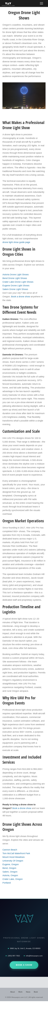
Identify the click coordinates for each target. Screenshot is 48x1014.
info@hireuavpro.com (34, 956)
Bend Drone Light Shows (14, 278)
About (12, 992)
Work (20, 992)
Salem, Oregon (9, 872)
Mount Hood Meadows (13, 857)
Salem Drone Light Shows (15, 289)
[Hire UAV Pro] (8, 4)
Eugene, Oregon (10, 864)
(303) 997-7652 (14, 956)
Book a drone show (20, 296)
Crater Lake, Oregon (12, 879)
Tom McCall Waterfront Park (16, 853)
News (28, 992)
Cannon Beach (9, 850)
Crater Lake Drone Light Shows (17, 282)
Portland (6, 883)
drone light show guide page (16, 242)
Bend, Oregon (9, 868)
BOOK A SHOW (24, 965)
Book (36, 992)
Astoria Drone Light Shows (15, 274)
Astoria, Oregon (10, 875)
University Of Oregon (12, 861)
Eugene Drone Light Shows (15, 285)
